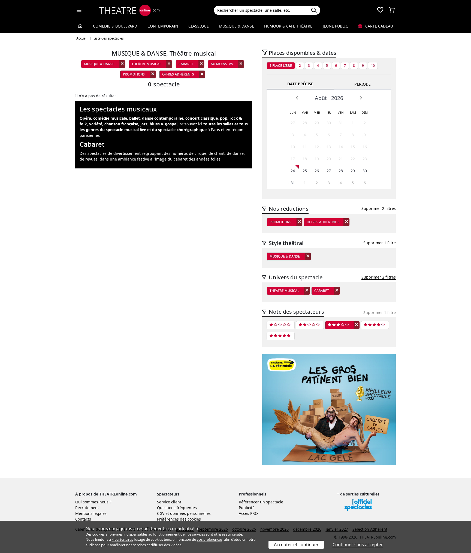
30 (329, 122)
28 (305, 122)
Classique (198, 26)
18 (305, 158)
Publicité (247, 507)
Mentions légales (91, 513)
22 (353, 158)
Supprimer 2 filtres (378, 208)
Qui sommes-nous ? (93, 501)
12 (317, 146)
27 (293, 122)
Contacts (83, 519)
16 (365, 146)
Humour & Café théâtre (288, 26)
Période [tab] (362, 84)
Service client (169, 501)
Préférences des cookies (179, 519)
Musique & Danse (236, 26)
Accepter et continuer (296, 545)
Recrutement (87, 507)
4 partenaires (122, 539)
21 (341, 158)
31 (341, 122)
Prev (297, 98)
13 (329, 146)
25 (305, 170)
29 (317, 122)
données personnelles (190, 513)
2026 (337, 98)
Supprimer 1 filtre (379, 242)
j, (158, 123)
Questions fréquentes (177, 507)
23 (365, 158)
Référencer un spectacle (261, 501)
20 (329, 158)
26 (317, 170)
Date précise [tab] (300, 83)
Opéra (85, 118)
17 (293, 158)
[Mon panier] (392, 10)
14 (341, 146)
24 (293, 170)
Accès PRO (248, 513)
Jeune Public (335, 26)
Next (361, 98)
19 (317, 158)
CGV (160, 513)
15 (353, 146)
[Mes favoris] (380, 10)
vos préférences (209, 539)
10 (373, 65)
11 (305, 146)
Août (321, 98)
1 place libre (281, 65)
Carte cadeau (378, 26)
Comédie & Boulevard (115, 26)
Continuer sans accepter (358, 545)
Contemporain (162, 26)
